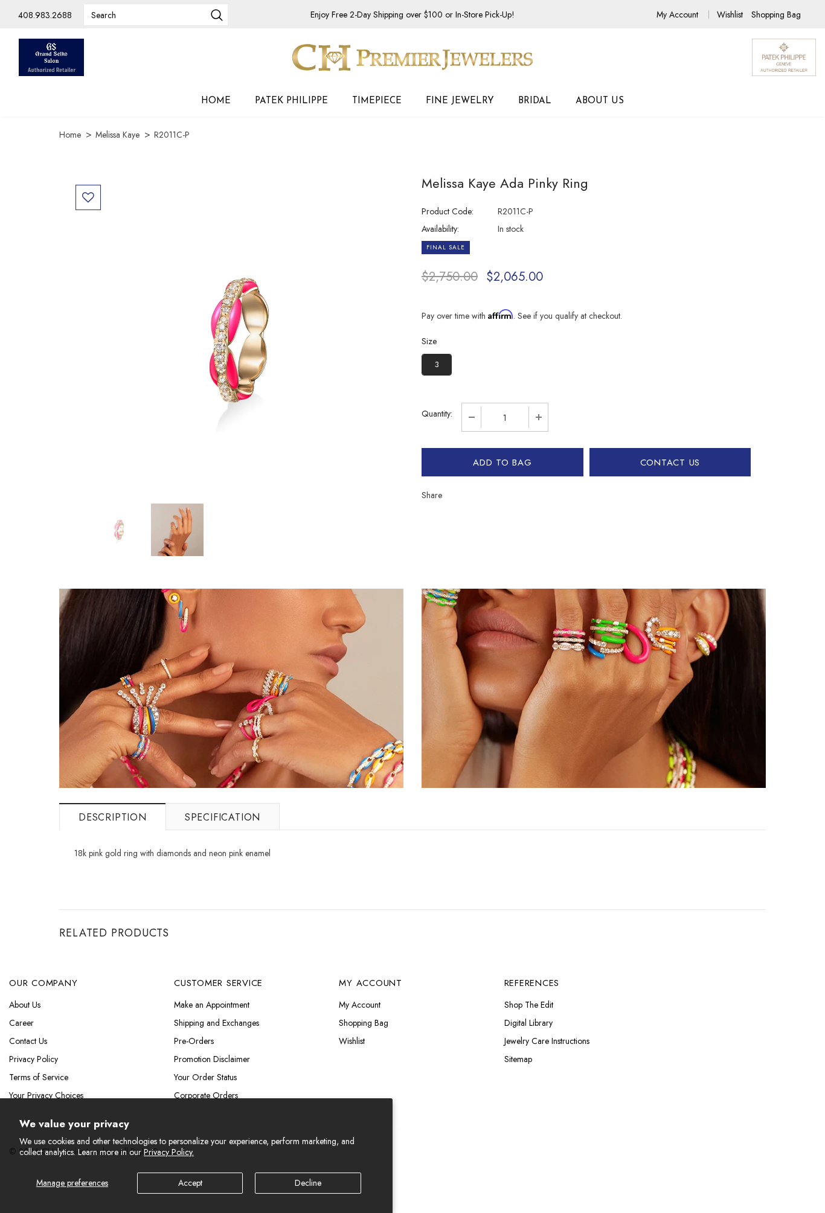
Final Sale (445, 247)
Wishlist (731, 14)
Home (70, 135)
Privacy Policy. (169, 1152)
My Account (678, 14)
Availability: (440, 229)
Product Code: (447, 211)
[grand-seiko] (51, 57)
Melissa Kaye (117, 135)
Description (113, 817)
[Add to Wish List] (88, 197)
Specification (222, 817)
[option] (235, 341)
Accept (190, 1183)
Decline (308, 1183)
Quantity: (437, 414)
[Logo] (412, 57)
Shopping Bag (776, 14)
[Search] (217, 16)
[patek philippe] (784, 56)
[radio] (437, 365)
